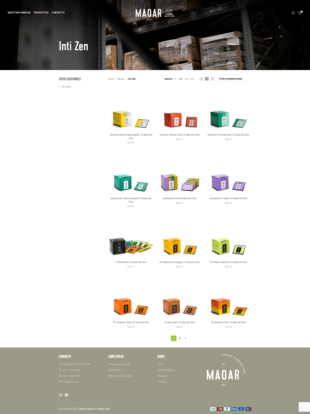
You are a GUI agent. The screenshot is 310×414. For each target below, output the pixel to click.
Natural (130, 142)
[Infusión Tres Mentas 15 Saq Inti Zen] (228, 109)
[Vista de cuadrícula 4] (212, 79)
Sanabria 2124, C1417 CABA (76, 364)
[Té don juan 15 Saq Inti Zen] (179, 296)
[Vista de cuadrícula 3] (206, 79)
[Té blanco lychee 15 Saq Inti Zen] (228, 236)
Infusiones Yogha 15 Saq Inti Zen (228, 198)
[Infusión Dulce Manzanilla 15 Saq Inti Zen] (131, 109)
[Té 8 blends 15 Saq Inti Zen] (131, 236)
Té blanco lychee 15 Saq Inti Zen (228, 262)
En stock (66, 86)
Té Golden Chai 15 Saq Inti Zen (228, 322)
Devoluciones (114, 370)
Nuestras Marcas (165, 370)
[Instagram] (61, 395)
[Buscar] (293, 13)
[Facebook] (66, 395)
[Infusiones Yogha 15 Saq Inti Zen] (228, 172)
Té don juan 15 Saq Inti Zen (179, 322)
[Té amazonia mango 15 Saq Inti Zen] (179, 236)
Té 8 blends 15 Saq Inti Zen (130, 262)
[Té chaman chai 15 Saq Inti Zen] (131, 296)
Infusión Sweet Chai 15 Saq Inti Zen (180, 134)
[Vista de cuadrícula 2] (201, 79)
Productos (162, 375)
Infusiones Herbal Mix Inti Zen (180, 198)
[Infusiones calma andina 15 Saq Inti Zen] (131, 172)
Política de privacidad (119, 364)
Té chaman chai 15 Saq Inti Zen (131, 322)
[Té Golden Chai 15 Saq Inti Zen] (228, 296)
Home (160, 364)
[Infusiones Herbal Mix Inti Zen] (179, 172)
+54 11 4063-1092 (71, 375)
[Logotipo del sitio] (155, 12)
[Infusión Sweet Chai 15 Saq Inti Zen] (179, 109)
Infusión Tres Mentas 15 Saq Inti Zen (228, 134)
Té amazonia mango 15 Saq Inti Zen (179, 262)
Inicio (111, 78)
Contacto (161, 381)
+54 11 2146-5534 (71, 370)
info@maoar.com (70, 381)
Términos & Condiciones (120, 375)
